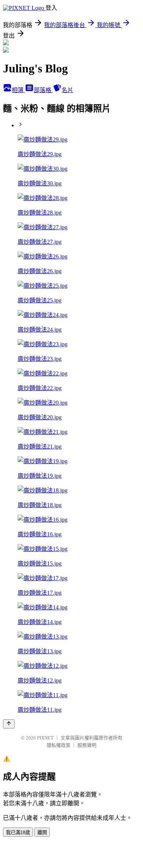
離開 (42, 832)
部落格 (43, 90)
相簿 (18, 90)
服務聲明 (86, 745)
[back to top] (9, 723)
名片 (67, 90)
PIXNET (45, 738)
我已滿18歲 (18, 832)
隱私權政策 (58, 745)
